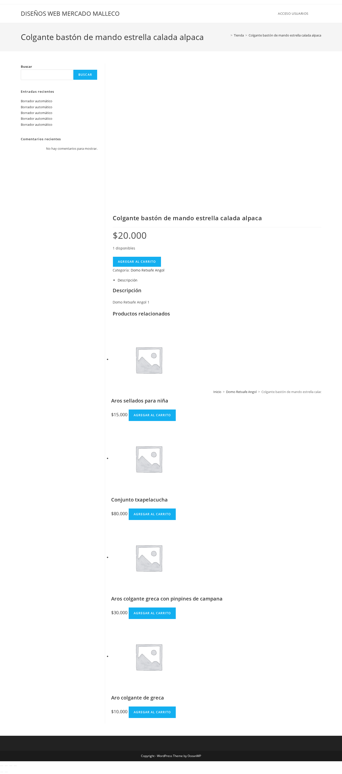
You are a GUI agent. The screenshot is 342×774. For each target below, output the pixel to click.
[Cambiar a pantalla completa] (6, 765)
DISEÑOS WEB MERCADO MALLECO (70, 13)
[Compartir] (11, 765)
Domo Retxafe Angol (241, 392)
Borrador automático (36, 101)
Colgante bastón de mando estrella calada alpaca (285, 35)
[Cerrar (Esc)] (15, 765)
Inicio (217, 392)
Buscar (26, 66)
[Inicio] (228, 35)
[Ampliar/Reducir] (2, 765)
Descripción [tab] (127, 280)
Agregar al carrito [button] (152, 415)
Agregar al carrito (137, 262)
